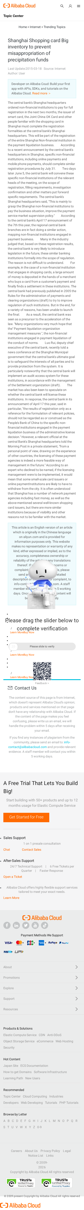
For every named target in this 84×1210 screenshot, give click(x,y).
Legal (67, 1151)
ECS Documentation (34, 1065)
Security (9, 1047)
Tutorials (51, 1102)
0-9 (39, 1127)
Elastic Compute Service (20, 1035)
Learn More (11, 898)
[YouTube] (35, 925)
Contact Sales (31, 849)
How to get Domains (17, 1072)
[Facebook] (7, 925)
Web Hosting (64, 1041)
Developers (11, 1102)
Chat (6, 849)
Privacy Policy (50, 1151)
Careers (16, 1151)
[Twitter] (25, 925)
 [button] (13, 646)
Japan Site (10, 1065)
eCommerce (45, 1041)
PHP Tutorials (68, 1102)
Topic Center (12, 1096)
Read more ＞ (41, 93)
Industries (56, 1096)
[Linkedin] (16, 925)
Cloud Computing (35, 1096)
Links (50, 1155)
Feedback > (42, 683)
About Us (31, 1151)
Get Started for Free (26, 817)
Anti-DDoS (54, 1035)
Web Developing (32, 1102)
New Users (32, 1078)
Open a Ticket (12, 876)
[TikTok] (44, 925)
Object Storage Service (18, 1041)
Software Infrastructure (50, 1072)
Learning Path (13, 1078)
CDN (42, 1035)
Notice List (35, 1155)
